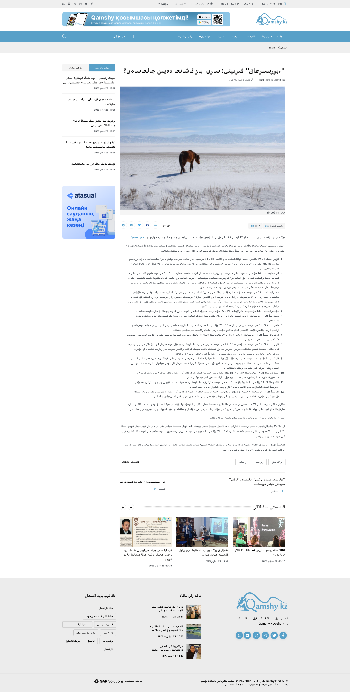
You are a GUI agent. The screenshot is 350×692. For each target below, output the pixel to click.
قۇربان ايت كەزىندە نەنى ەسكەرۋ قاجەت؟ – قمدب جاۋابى (166, 608)
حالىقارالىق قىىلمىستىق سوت (99, 616)
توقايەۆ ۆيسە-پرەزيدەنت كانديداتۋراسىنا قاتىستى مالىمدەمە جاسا (90, 144)
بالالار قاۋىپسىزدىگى (86, 632)
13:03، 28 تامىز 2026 (104, 131)
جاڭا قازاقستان (106, 608)
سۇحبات (235, 36)
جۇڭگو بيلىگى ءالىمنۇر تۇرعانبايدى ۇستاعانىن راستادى (167, 648)
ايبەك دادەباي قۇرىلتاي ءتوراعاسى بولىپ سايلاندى (91, 102)
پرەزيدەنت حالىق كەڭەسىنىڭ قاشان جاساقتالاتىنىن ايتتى (94, 123)
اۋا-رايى (242, 462)
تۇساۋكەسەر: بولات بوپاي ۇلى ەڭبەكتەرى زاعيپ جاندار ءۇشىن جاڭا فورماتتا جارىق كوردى (147, 554)
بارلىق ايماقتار (186, 36)
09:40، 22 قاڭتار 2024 (270, 79)
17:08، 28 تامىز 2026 (104, 88)
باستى (284, 47)
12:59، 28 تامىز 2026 (104, 152)
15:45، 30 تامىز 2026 (272, 3)
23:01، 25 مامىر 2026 (172, 616)
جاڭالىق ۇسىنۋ (182, 3)
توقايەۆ (91, 640)
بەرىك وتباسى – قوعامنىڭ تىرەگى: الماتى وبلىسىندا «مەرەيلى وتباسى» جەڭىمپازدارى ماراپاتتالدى (89, 80)
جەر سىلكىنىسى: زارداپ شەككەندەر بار (143, 482)
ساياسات (280, 36)
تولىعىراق (205, 36)
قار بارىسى (108, 632)
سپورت (221, 36)
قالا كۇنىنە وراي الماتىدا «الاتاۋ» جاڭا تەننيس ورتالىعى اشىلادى (166, 628)
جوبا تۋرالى (119, 36)
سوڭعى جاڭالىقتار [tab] (102, 68)
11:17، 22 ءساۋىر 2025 (273, 561)
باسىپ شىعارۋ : (275, 225)
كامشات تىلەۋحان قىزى (239, 79)
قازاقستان (108, 649)
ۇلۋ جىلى (259, 462)
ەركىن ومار (108, 640)
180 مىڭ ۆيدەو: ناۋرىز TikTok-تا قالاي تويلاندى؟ (260, 552)
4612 (257, 225)
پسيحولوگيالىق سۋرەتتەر (77, 624)
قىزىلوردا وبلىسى (105, 624)
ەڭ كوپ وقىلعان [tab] (75, 68)
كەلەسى (162, 488)
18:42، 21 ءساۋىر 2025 (216, 561)
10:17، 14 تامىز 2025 (172, 655)
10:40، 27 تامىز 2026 (104, 169)
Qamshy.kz (138, 237)
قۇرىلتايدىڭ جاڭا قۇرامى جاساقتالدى (93, 164)
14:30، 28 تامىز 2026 (104, 109)
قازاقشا (164, 3)
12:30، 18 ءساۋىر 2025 (160, 565)
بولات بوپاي (276, 462)
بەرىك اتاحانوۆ (73, 640)
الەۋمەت (251, 36)
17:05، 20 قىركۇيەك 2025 (170, 636)
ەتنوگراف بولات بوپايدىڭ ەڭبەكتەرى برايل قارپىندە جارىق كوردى (203, 552)
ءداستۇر (272, 47)
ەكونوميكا (267, 36)
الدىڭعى (275, 491)
